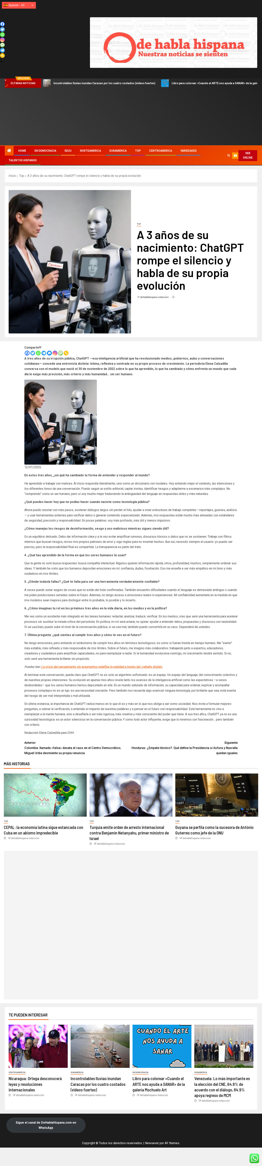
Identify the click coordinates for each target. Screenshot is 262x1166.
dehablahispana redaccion (154, 297)
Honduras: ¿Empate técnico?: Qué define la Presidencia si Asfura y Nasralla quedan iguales (185, 748)
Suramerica (118, 150)
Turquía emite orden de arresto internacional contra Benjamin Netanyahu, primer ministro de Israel (129, 833)
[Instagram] (55, 353)
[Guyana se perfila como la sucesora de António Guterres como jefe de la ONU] (216, 795)
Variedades (188, 150)
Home (22, 150)
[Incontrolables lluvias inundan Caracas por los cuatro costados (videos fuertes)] (100, 1046)
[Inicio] (9, 151)
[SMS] (60, 353)
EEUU (68, 150)
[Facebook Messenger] (49, 353)
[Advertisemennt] (173, 42)
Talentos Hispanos (23, 160)
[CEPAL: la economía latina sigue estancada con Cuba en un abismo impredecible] (45, 795)
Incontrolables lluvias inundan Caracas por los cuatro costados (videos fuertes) (98, 1084)
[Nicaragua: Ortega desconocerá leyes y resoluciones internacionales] (38, 1046)
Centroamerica (160, 150)
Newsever (152, 1143)
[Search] (228, 155)
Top (138, 150)
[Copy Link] (66, 353)
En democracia (45, 150)
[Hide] (1, 61)
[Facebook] (27, 353)
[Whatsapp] (38, 353)
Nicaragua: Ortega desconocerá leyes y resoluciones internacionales (35, 1084)
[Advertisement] (131, 116)
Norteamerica (90, 150)
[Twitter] (32, 353)
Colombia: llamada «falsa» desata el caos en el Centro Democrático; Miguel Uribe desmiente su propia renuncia (72, 748)
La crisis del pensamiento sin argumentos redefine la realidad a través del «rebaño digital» (102, 667)
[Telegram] (43, 353)
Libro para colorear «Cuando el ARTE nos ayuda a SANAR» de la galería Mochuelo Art (181, 83)
